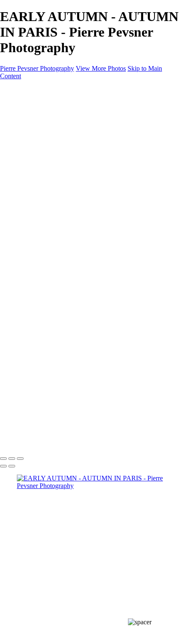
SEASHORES (53, 203)
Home (25, 104)
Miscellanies (50, 218)
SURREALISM (55, 142)
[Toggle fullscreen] (11, 458)
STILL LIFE (51, 134)
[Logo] (40, 90)
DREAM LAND (57, 127)
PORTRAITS (52, 165)
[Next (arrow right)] (11, 466)
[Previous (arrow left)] (3, 466)
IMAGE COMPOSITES (50, 112)
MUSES (45, 157)
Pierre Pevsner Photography (37, 68)
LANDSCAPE (54, 187)
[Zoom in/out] (20, 458)
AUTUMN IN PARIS (63, 233)
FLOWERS (50, 195)
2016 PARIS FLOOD (63, 225)
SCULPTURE (53, 150)
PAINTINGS (35, 172)
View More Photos (101, 68)
